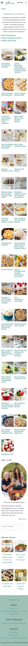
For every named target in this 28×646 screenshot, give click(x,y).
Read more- (22, 519)
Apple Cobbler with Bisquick (7, 94)
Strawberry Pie (7, 454)
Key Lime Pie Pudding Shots (20, 377)
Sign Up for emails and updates (14, 638)
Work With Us (14, 635)
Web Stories (14, 614)
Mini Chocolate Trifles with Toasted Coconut (20, 352)
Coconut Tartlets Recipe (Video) (7, 220)
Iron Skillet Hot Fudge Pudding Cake (7, 431)
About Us (14, 608)
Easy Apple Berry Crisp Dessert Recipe (18, 118)
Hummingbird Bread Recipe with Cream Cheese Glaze (20, 245)
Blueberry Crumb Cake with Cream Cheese (6, 300)
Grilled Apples (7, 269)
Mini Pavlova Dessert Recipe (19, 404)
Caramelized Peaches (6, 243)
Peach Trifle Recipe (19, 170)
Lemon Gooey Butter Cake (19, 94)
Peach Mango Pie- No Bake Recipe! (19, 220)
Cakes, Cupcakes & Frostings (11, 38)
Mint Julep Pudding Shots (20, 145)
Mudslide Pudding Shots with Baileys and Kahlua (20, 194)
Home (3, 8)
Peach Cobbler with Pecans (20, 324)
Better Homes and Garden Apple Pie (19, 431)
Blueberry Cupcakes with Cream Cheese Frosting (7, 405)
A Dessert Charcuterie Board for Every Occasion (6, 119)
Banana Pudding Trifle (7, 170)
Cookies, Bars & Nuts (8, 40)
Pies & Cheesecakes (8, 35)
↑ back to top (14, 600)
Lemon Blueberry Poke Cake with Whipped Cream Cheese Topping (20, 67)
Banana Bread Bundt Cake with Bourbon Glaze (7, 194)
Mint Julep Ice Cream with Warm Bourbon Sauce (7, 352)
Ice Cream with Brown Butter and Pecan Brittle (7, 326)
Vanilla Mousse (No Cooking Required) (7, 146)
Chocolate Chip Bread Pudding (5, 65)
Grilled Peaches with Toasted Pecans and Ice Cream (19, 272)
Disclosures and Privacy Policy (14, 611)
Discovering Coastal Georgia (14, 623)
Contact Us (14, 633)
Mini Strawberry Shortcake (18, 299)
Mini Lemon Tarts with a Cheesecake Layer (6, 379)
